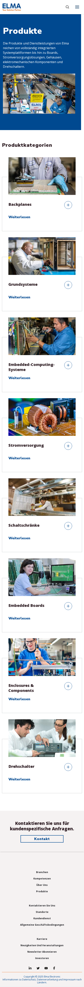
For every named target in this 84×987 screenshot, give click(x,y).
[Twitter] (38, 968)
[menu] (77, 7)
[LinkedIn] (30, 968)
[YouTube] (46, 968)
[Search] (67, 7)
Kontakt (42, 839)
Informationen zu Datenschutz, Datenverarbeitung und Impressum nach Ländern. (42, 981)
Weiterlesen (19, 217)
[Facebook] (54, 968)
